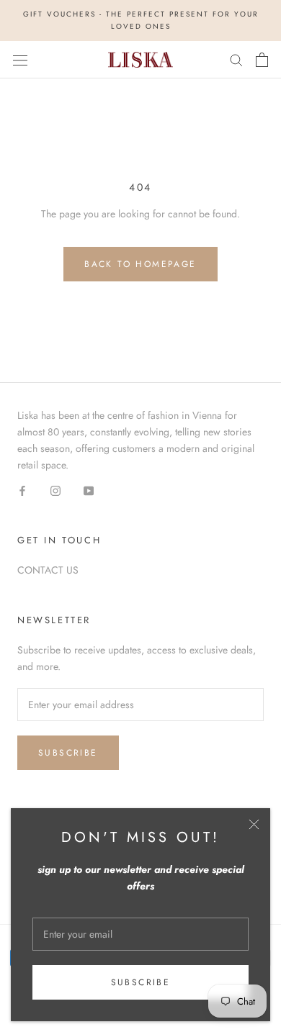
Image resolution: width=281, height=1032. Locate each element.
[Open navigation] (20, 59)
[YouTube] (89, 489)
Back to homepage (140, 264)
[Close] (254, 824)
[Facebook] (22, 489)
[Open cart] (262, 60)
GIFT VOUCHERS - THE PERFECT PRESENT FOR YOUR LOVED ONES (141, 20)
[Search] (236, 59)
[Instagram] (55, 489)
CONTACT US (48, 570)
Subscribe (141, 982)
